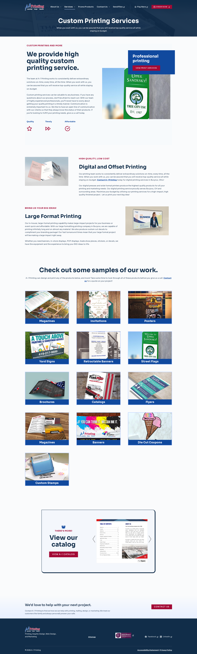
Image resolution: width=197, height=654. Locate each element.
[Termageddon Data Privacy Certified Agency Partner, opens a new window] (124, 635)
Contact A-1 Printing (107, 180)
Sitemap (92, 637)
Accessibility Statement (148, 650)
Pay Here (141, 7)
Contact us (161, 607)
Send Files (118, 7)
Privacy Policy (166, 650)
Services (68, 7)
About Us (54, 7)
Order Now (161, 7)
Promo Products (86, 7)
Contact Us (102, 7)
